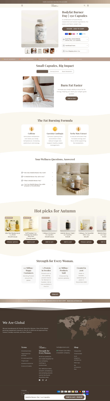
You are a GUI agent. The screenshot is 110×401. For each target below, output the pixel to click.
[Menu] (22, 5)
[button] (84, 5)
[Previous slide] (2, 231)
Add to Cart (72, 98)
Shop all (55, 294)
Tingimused (24, 361)
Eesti (24, 393)
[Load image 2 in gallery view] (33, 51)
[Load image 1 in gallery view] (27, 51)
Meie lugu (77, 362)
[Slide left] (23, 51)
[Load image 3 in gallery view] (40, 51)
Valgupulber (77, 351)
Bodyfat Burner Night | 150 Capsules (68, 234)
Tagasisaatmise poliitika (25, 354)
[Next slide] (108, 231)
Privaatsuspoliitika (26, 358)
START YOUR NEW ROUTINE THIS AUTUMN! (55, 1)
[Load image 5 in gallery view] (52, 51)
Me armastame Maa (77, 367)
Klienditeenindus (26, 351)
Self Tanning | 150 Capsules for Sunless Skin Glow (31, 234)
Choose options (12, 242)
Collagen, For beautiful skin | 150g (86, 234)
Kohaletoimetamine (27, 363)
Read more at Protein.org (74, 300)
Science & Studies (26, 366)
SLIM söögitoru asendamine (77, 358)
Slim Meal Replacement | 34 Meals (12, 234)
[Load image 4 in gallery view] (46, 51)
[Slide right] (56, 51)
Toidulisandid (78, 353)
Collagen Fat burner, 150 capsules (49, 234)
